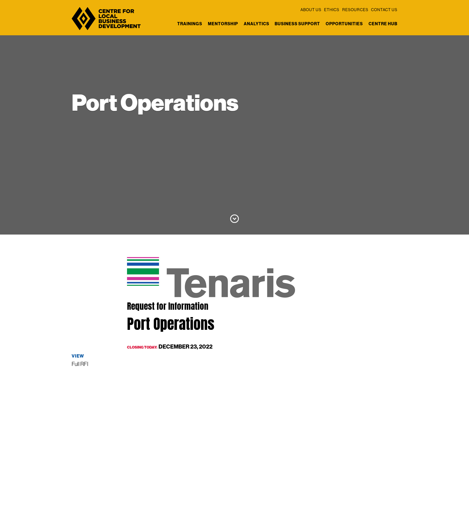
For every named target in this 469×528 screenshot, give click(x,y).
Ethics (331, 10)
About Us (310, 10)
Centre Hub (383, 23)
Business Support (297, 23)
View (78, 356)
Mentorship (223, 23)
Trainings (189, 23)
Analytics (256, 23)
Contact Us (384, 10)
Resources (355, 10)
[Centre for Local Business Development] (106, 29)
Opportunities (344, 23)
